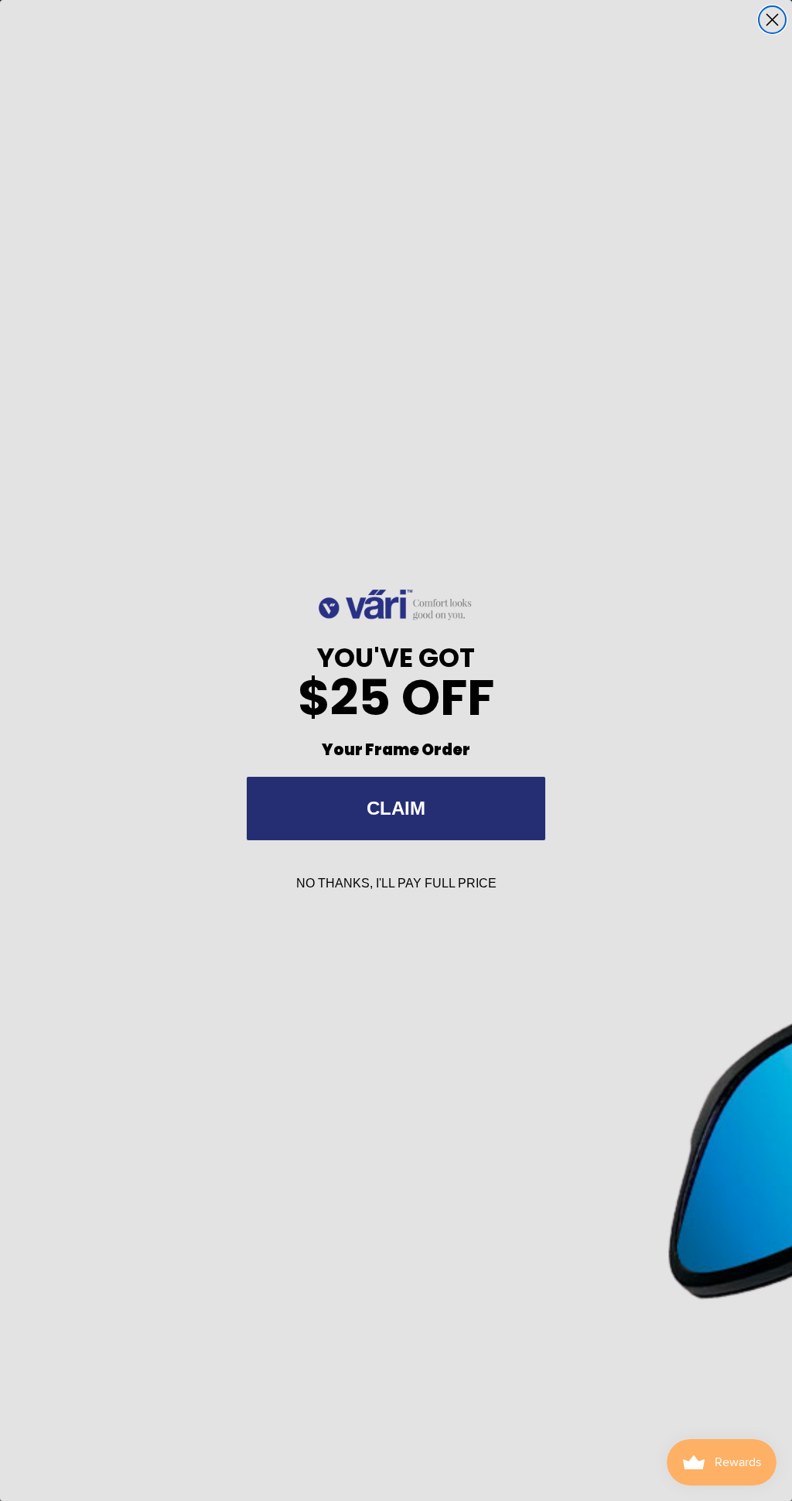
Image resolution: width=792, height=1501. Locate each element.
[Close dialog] (772, 19)
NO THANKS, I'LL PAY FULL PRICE (396, 883)
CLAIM (396, 808)
